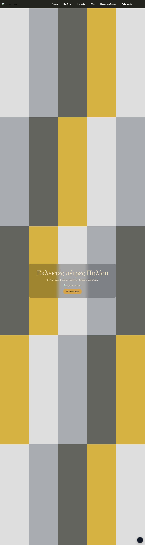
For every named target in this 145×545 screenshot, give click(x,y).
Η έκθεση (67, 4)
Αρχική (55, 4)
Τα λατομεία (127, 4)
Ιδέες (93, 4)
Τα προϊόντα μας (72, 292)
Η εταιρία (81, 4)
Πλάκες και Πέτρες (108, 4)
